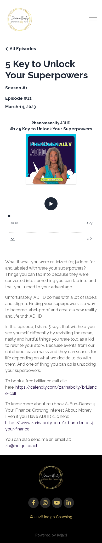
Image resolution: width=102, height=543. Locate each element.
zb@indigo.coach (21, 445)
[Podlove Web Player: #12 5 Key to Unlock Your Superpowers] (51, 181)
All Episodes (23, 48)
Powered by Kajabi (51, 535)
